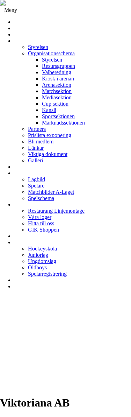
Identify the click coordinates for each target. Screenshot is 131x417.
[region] (65, 345)
